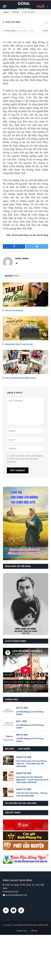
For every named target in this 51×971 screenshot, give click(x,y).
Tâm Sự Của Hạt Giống (14, 311)
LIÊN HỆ (33, 930)
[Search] (47, 6)
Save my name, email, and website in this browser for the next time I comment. (25, 458)
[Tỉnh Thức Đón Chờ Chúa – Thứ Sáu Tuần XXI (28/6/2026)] (8, 792)
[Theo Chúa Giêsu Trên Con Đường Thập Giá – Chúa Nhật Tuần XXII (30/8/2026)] (8, 760)
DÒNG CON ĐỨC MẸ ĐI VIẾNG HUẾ (33, 925)
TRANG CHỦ (22, 930)
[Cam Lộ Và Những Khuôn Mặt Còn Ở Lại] (25, 362)
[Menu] (5, 6)
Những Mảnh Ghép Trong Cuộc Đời (19, 344)
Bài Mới (9, 748)
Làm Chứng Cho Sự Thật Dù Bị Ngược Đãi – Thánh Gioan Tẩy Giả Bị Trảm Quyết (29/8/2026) (32, 779)
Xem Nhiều (24, 748)
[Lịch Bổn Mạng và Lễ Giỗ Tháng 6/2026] (8, 737)
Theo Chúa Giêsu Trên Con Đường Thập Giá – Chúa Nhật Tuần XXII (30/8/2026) (31, 763)
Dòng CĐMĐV (10, 31)
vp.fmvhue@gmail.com (16, 895)
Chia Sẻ (45, 31)
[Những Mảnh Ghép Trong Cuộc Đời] (25, 328)
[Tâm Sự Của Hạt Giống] (25, 294)
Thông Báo (11, 699)
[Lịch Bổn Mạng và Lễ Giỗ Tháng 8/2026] (8, 710)
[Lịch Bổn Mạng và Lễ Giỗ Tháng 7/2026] (8, 724)
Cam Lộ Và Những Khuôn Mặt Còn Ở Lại (20, 378)
